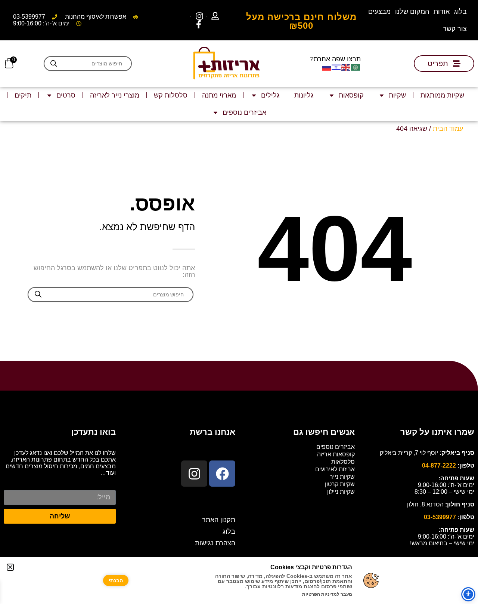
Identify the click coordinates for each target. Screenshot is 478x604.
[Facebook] (222, 473)
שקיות (397, 95)
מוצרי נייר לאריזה (114, 95)
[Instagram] (194, 473)
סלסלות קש (170, 95)
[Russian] (327, 67)
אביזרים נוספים (244, 112)
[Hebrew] (336, 67)
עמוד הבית (448, 128)
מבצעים (379, 11)
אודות (442, 11)
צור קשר (455, 29)
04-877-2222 (439, 465)
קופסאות (351, 95)
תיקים (23, 95)
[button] (10, 567)
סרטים (65, 95)
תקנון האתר (218, 520)
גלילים (270, 95)
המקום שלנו (412, 11)
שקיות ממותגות (442, 95)
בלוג (460, 11)
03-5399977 (440, 517)
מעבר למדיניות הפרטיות (327, 594)
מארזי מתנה (219, 95)
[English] (346, 67)
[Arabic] (356, 67)
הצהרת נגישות (215, 543)
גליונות (304, 95)
